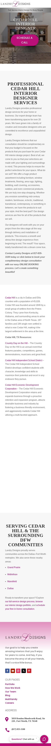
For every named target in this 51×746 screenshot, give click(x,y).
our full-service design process (20, 601)
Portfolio (10, 684)
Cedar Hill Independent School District (23, 360)
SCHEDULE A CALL (25, 40)
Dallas (10, 588)
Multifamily (11, 699)
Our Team (10, 691)
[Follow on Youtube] (13, 671)
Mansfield (12, 581)
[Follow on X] (23, 671)
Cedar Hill (10, 298)
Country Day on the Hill (16, 343)
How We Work (12, 688)
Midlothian (12, 574)
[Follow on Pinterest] (29, 671)
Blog (7, 695)
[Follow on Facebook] (7, 671)
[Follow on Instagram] (18, 671)
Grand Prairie (13, 567)
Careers (9, 702)
